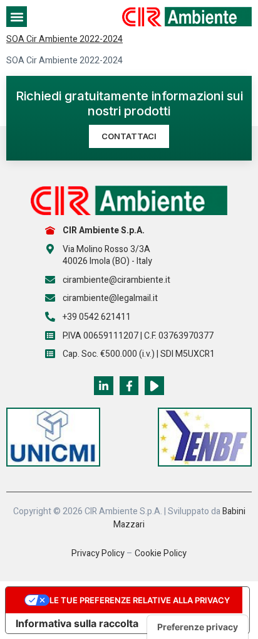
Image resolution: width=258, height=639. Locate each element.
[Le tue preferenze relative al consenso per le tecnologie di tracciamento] (197, 627)
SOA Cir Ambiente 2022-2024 (64, 39)
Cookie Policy (161, 553)
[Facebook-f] (129, 386)
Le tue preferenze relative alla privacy (139, 600)
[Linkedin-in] (103, 386)
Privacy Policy (98, 553)
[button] (16, 16)
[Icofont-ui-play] (154, 386)
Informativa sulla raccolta (77, 623)
